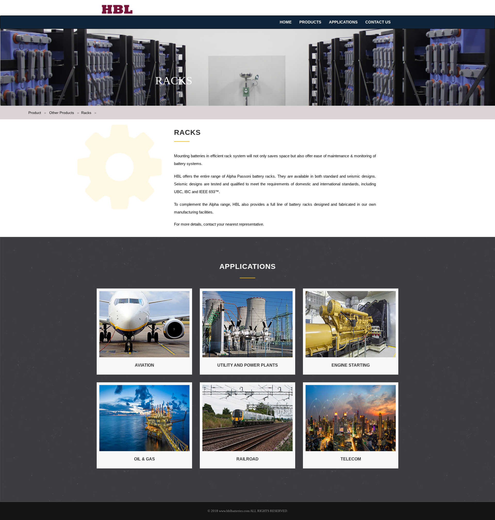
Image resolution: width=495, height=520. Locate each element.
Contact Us (378, 22)
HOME (286, 22)
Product (35, 113)
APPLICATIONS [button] (343, 22)
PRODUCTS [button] (310, 22)
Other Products (61, 113)
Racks (86, 113)
